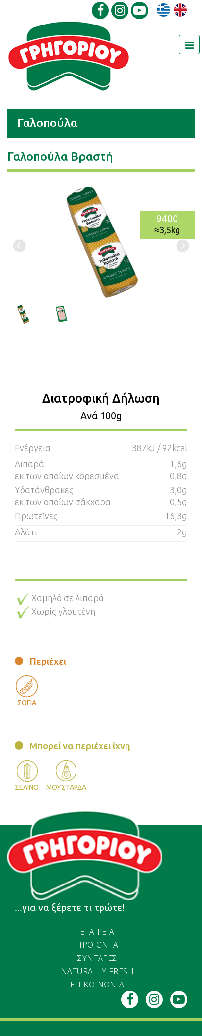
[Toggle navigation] (189, 44)
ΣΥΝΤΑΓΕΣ (97, 958)
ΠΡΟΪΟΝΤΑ (97, 944)
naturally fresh (97, 971)
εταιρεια (97, 931)
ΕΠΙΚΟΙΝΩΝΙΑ (97, 984)
